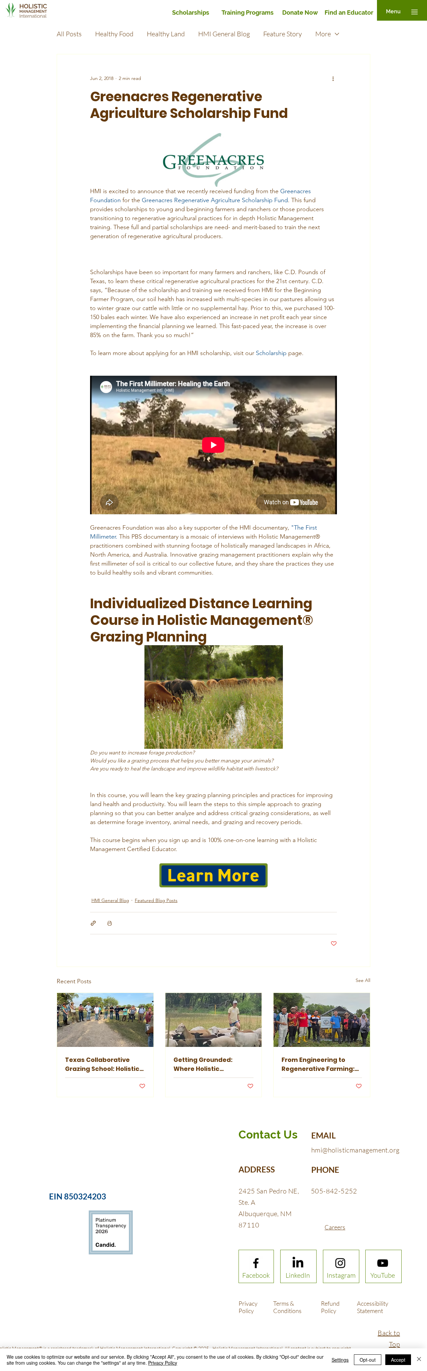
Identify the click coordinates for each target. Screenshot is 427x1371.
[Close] (419, 1360)
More (323, 34)
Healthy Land (166, 34)
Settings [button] (340, 1359)
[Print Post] (109, 923)
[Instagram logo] (340, 1263)
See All (363, 980)
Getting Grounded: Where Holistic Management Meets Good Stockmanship (205, 1064)
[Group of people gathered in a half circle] (105, 1020)
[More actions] (333, 78)
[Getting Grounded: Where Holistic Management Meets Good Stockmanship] (213, 1020)
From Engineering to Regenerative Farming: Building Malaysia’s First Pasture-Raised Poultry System (320, 1064)
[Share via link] (93, 923)
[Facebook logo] (256, 1263)
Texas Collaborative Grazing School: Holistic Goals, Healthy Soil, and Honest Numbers (102, 1064)
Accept (398, 1359)
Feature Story (282, 34)
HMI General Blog (224, 34)
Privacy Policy (162, 1362)
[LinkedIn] (298, 1263)
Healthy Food (114, 34)
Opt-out (368, 1359)
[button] (393, 12)
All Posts (69, 34)
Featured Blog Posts (156, 900)
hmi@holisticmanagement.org (355, 1150)
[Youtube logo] (382, 1263)
